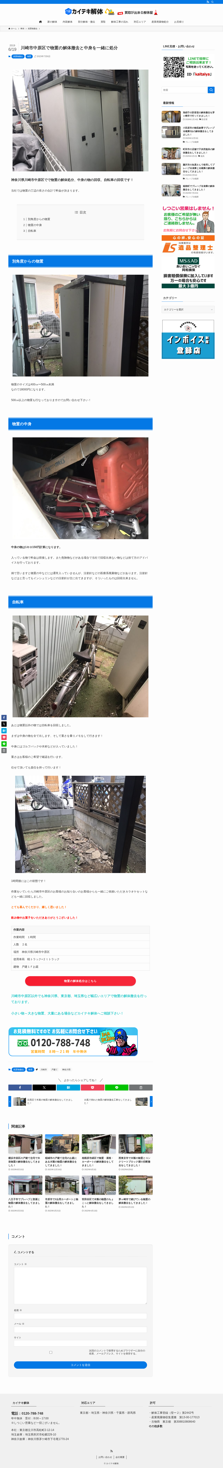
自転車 (32, 230)
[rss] (208, 2)
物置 (29, 56)
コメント (20, 1264)
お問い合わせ (105, 1457)
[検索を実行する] (211, 90)
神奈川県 (66, 1069)
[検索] (212, 2)
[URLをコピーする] (141, 1087)
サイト (17, 1337)
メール (19, 1323)
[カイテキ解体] (111, 11)
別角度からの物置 (39, 219)
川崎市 (44, 1069)
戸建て (54, 1069)
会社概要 (120, 1457)
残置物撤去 (18, 56)
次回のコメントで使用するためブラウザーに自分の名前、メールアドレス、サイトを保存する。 (117, 1352)
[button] (20, 1087)
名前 (18, 1310)
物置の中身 (35, 225)
